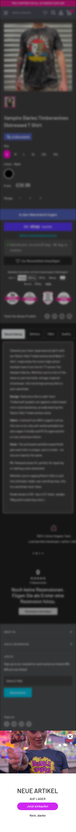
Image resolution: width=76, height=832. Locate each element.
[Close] (70, 736)
